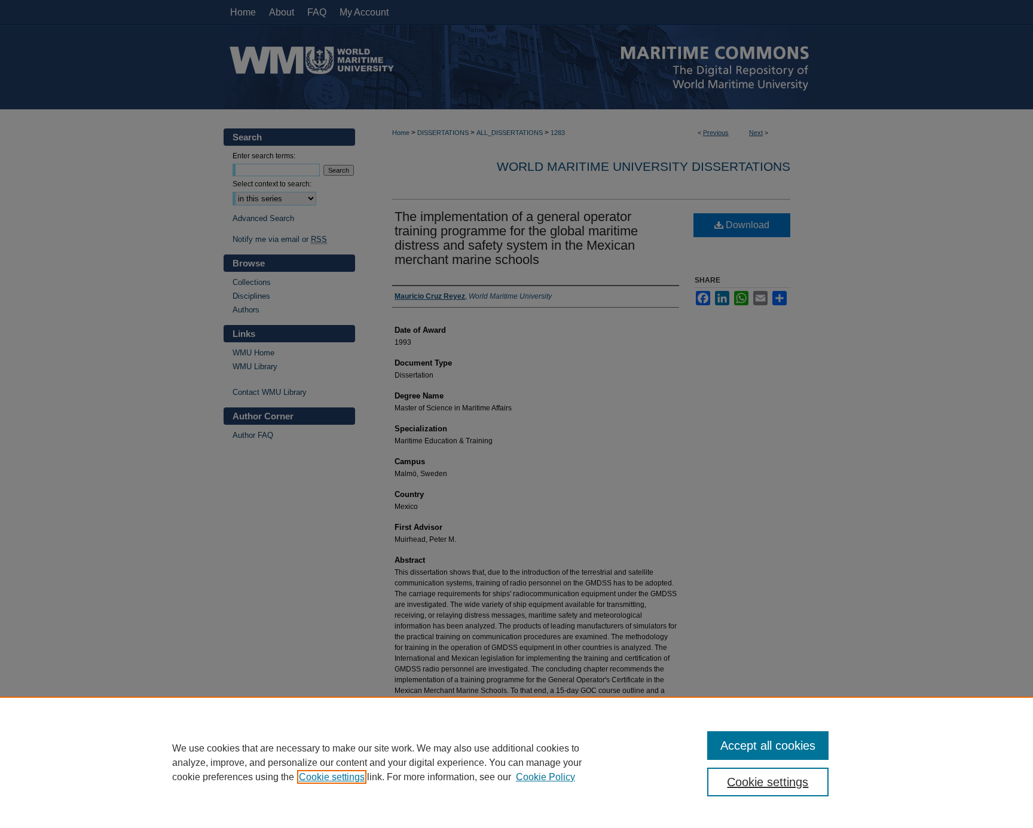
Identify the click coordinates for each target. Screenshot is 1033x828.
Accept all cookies (767, 745)
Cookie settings (332, 777)
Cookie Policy (545, 777)
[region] (516, 762)
